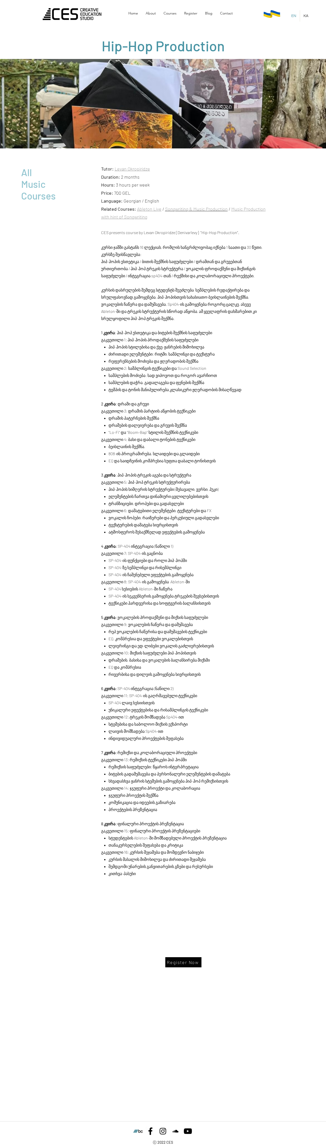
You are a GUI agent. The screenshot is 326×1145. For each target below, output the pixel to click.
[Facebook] (150, 1131)
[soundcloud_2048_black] (175, 1131)
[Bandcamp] (138, 1131)
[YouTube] (188, 1131)
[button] (151, 13)
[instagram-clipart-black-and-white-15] (163, 1131)
